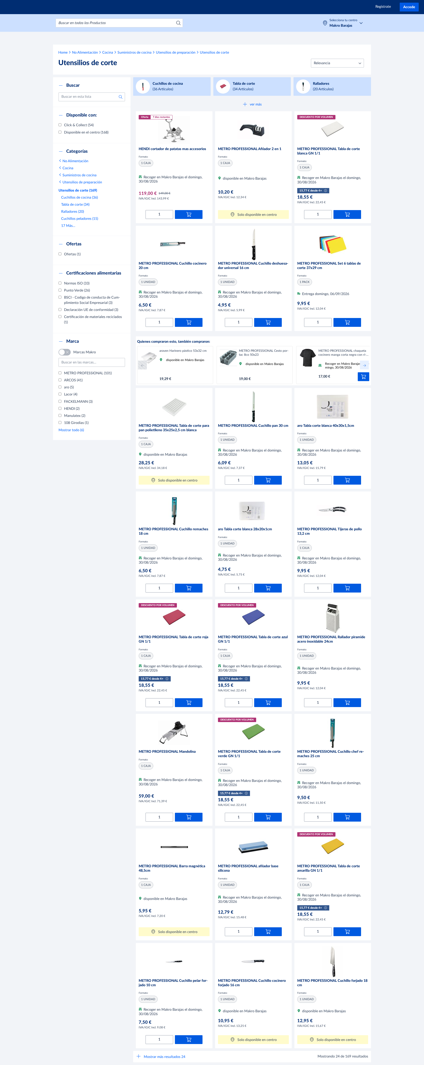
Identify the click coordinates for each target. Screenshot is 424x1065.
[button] (337, 63)
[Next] (364, 365)
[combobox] (119, 23)
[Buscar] (178, 23)
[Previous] (142, 365)
